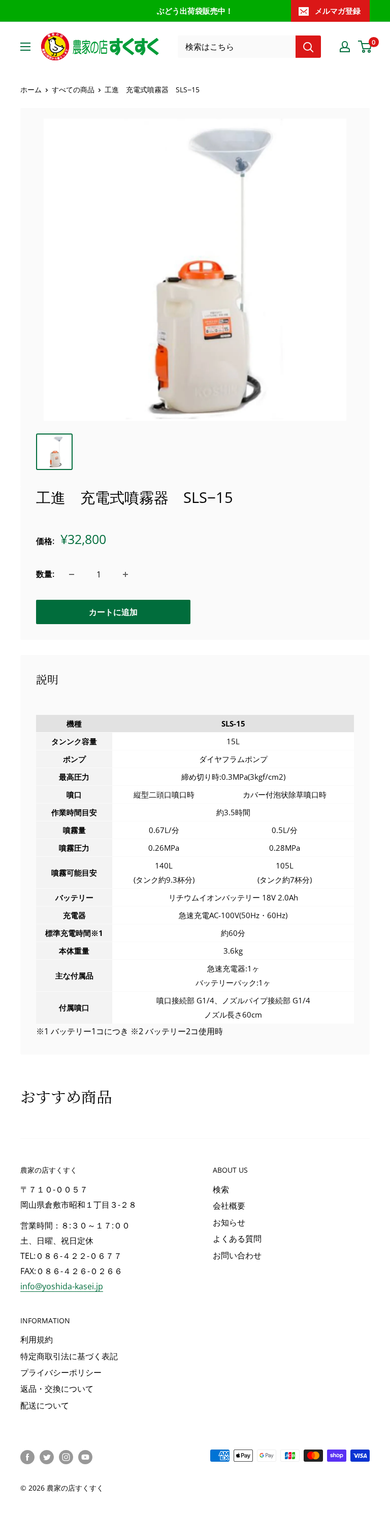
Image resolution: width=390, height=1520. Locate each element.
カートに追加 (113, 612)
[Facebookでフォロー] (27, 1457)
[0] (365, 47)
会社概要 (229, 1205)
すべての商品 (73, 89)
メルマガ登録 (338, 11)
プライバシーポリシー (61, 1372)
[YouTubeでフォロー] (85, 1457)
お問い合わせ (237, 1255)
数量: (45, 574)
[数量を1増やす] (125, 574)
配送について (44, 1405)
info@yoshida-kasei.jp (61, 1286)
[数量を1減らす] (71, 574)
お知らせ (229, 1222)
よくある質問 (237, 1238)
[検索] (308, 46)
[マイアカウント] (345, 46)
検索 (221, 1189)
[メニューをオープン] (25, 47)
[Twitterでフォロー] (47, 1457)
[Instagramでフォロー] (66, 1457)
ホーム (31, 89)
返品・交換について (56, 1388)
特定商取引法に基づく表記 (69, 1356)
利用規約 (36, 1339)
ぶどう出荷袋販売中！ (195, 11)
